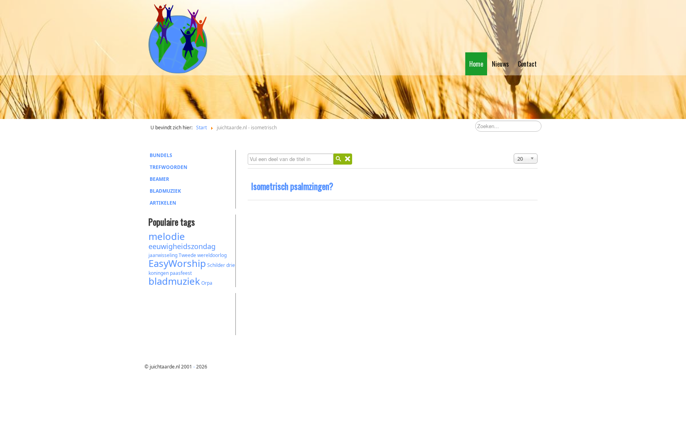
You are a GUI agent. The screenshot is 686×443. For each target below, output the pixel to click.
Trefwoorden (168, 167)
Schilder (216, 265)
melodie (166, 236)
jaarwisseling (162, 255)
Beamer (159, 179)
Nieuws (500, 64)
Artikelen (163, 202)
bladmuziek (174, 281)
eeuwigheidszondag (182, 246)
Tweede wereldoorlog (203, 255)
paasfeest (181, 273)
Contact (527, 64)
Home (476, 64)
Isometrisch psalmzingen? (292, 186)
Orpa (206, 283)
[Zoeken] (338, 159)
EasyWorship (177, 263)
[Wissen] (347, 159)
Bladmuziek (165, 191)
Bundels (161, 155)
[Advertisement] (192, 313)
